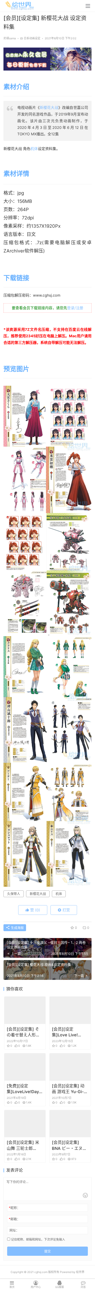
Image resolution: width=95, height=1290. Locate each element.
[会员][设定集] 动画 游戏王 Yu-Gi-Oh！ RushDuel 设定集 (69, 1088)
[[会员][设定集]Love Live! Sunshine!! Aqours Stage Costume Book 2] (70, 1010)
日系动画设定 (32, 38)
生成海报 (17, 928)
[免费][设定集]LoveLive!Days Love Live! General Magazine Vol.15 (24, 1088)
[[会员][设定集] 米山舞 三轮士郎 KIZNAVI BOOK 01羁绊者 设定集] (24, 1123)
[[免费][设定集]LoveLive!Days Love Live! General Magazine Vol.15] (24, 1067)
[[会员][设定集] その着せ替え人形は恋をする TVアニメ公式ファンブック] (24, 1010)
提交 (47, 1251)
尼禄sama (9, 38)
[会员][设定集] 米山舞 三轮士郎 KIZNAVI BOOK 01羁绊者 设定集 (24, 1145)
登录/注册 (75, 308)
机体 (34, 148)
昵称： (14, 1208)
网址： (14, 1230)
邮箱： (14, 1219)
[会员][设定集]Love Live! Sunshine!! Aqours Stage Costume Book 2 (68, 1032)
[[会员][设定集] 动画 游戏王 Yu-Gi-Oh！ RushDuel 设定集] (70, 1067)
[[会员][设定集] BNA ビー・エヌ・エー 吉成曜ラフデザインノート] (70, 1123)
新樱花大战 (49, 107)
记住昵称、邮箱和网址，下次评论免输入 (37, 1239)
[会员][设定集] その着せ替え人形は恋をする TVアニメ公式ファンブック (25, 1032)
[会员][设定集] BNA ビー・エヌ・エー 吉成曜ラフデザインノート (69, 1145)
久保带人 (13, 894)
